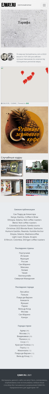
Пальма (24, 294)
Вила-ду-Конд (24, 309)
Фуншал (24, 303)
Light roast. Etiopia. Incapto (24, 237)
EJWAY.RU (8, 5)
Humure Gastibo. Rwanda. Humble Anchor (24, 231)
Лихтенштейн (24, 275)
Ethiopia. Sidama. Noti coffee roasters (25, 220)
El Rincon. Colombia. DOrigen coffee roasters (24, 239)
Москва (24, 311)
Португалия (24, 253)
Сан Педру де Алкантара (24, 214)
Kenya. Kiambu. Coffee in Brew (24, 217)
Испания (24, 19)
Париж (24, 306)
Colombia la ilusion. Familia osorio (24, 225)
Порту (23, 347)
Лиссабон (24, 292)
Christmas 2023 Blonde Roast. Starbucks (24, 228)
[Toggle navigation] (44, 5)
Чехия (24, 273)
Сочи (22, 342)
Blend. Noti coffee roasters (24, 222)
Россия (24, 261)
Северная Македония (24, 278)
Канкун (24, 317)
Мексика (25, 267)
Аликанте (24, 300)
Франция (24, 258)
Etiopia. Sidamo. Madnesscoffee (24, 234)
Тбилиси (23, 339)
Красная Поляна (22, 344)
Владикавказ (23, 336)
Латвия (24, 270)
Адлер (23, 330)
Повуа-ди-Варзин (24, 297)
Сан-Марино (24, 264)
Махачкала (23, 350)
